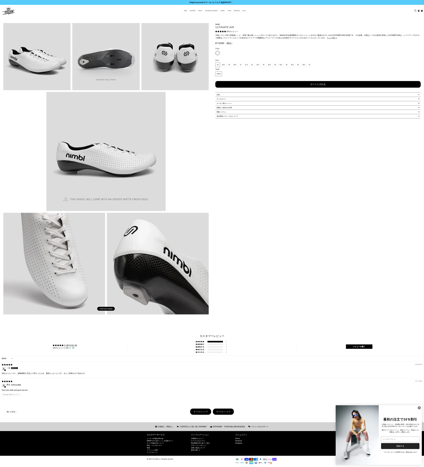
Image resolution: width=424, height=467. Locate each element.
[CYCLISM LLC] (8, 11)
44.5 (280, 65)
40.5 (235, 65)
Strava (237, 438)
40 (229, 65)
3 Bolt (219, 74)
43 (263, 65)
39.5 (223, 65)
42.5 (257, 65)
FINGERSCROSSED (211, 10)
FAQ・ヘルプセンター (154, 445)
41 (240, 65)
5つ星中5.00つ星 (70, 345)
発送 (148, 448)
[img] (7, 365)
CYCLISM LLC (156, 459)
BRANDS (237, 10)
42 (252, 65)
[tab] (318, 94)
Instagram (238, 443)
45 (286, 65)
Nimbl (217, 24)
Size (217, 60)
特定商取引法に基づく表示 (200, 443)
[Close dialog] (419, 407)
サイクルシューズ (201, 412)
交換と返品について (198, 448)
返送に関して (195, 450)
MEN (185, 10)
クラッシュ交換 (152, 450)
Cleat (217, 69)
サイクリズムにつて (198, 441)
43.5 (269, 65)
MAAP (200, 10)
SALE (244, 10)
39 (217, 65)
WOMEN (192, 10)
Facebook (238, 441)
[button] (220, 31)
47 (309, 65)
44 (275, 65)
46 (298, 65)
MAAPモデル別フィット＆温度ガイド (160, 441)
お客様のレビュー (197, 438)
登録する (400, 446)
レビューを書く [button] (359, 347)
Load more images (106, 309)
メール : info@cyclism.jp (155, 438)
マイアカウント (152, 452)
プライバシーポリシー (198, 445)
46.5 (303, 65)
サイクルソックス (223, 412)
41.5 (246, 65)
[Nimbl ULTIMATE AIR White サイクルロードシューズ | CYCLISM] (106, 151)
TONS (229, 10)
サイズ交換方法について (155, 443)
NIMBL (222, 10)
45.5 (292, 65)
